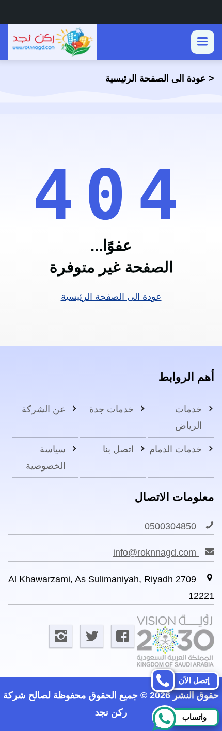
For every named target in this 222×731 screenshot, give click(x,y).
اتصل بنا (118, 449)
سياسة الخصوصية (46, 457)
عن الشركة (44, 409)
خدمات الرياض (188, 417)
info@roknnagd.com (156, 552)
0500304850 (172, 526)
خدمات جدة (111, 409)
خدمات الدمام (175, 449)
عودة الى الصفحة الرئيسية (155, 78)
